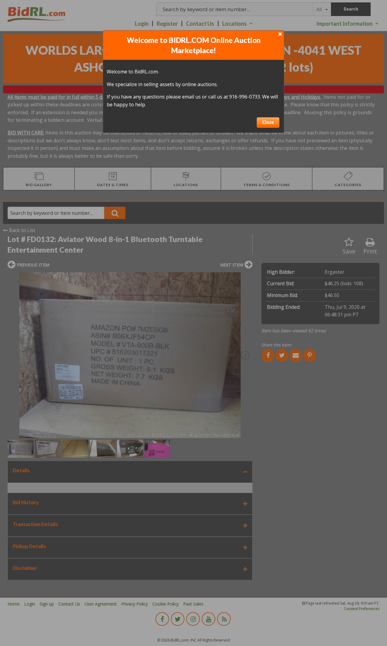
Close (268, 122)
